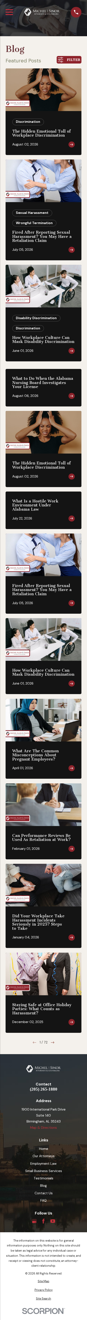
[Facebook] (43, 1221)
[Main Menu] (9, 12)
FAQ (43, 1200)
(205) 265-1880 (43, 1089)
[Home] (42, 12)
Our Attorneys (44, 1156)
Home (43, 1149)
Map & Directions (43, 1127)
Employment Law (43, 1163)
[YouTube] (52, 1221)
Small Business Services (43, 1171)
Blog (43, 1185)
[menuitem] (43, 1281)
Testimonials (43, 1178)
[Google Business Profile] (34, 1221)
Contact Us (44, 1193)
